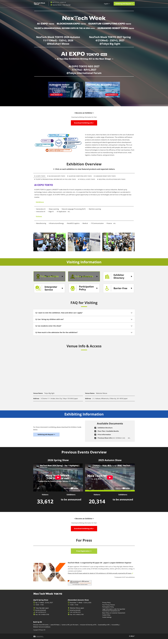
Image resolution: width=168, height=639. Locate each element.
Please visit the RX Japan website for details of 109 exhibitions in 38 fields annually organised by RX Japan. (100, 573)
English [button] (106, 4)
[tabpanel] (84, 207)
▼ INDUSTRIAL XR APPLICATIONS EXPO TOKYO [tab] (111, 179)
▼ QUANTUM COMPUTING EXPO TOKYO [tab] (79, 176)
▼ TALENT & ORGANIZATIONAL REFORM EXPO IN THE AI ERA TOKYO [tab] (55, 179)
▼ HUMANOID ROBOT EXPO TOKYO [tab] (105, 176)
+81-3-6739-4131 (40, 612)
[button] (124, 4)
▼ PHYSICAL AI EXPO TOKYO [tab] (86, 179)
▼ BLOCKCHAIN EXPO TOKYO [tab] (56, 176)
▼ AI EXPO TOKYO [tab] (39, 176)
